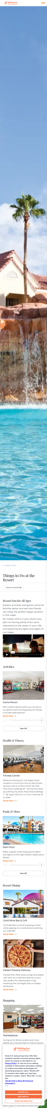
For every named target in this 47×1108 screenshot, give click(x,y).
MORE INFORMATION (23, 1101)
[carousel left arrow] (5, 720)
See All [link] (23, 728)
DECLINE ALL (23, 1097)
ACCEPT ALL (23, 1092)
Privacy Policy (11, 1063)
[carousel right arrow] (41, 720)
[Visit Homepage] (13, 3)
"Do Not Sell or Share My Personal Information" (19, 1082)
